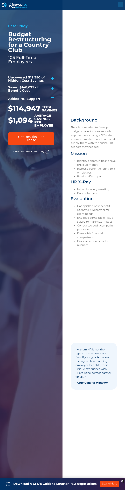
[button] (121, 481)
